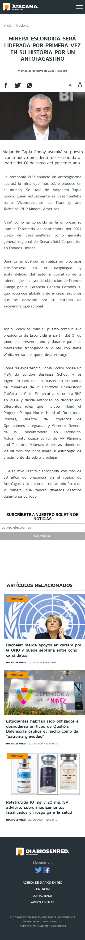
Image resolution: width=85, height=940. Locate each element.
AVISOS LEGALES (42, 902)
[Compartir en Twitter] (17, 87)
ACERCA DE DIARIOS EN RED (42, 882)
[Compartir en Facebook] (5, 87)
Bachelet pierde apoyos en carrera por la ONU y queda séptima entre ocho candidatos (43, 650)
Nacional (23, 25)
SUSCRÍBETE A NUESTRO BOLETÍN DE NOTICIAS (42, 517)
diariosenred (16, 662)
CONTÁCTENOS (42, 895)
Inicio (8, 25)
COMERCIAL (42, 889)
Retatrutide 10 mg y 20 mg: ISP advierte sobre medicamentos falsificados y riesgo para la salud (39, 807)
